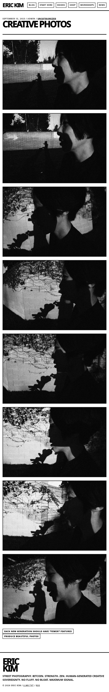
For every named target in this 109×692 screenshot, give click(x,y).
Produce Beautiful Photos (21, 636)
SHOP (72, 5)
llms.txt (28, 685)
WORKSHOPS (87, 5)
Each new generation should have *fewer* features (38, 631)
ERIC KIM (13, 5)
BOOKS (61, 5)
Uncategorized (47, 18)
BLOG (32, 5)
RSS (38, 685)
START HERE (46, 5)
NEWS (102, 5)
